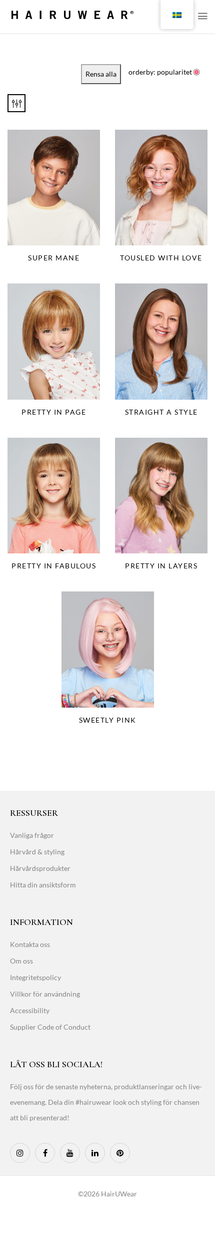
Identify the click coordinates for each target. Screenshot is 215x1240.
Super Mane (54, 257)
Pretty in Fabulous (54, 565)
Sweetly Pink (107, 720)
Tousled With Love (161, 257)
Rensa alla (101, 74)
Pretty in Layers (161, 565)
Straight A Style (161, 412)
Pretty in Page (54, 412)
